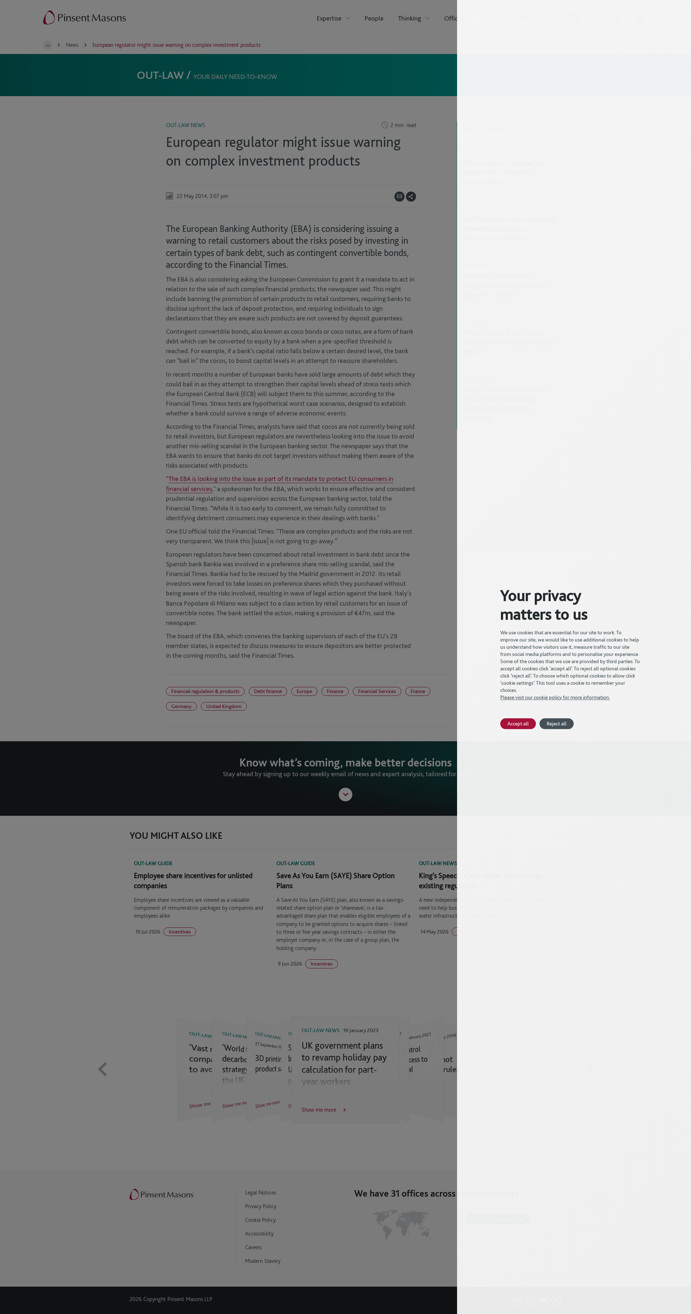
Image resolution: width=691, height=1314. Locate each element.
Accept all (518, 723)
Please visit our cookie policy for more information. (555, 697)
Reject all (556, 723)
